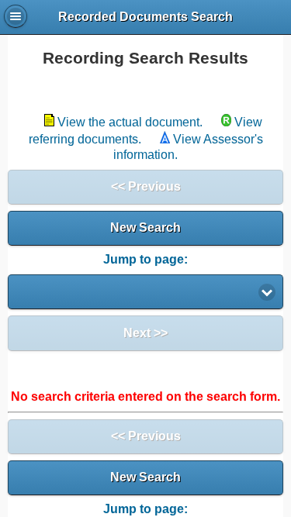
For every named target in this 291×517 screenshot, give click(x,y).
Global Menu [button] (15, 16)
